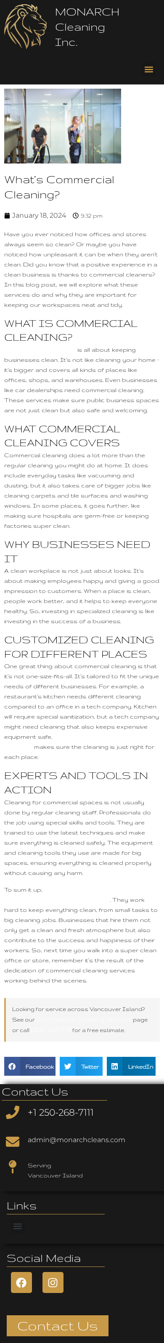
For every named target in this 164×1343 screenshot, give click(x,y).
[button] (149, 69)
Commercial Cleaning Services (84, 1019)
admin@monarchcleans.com (76, 1140)
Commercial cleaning (40, 349)
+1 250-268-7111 (61, 1112)
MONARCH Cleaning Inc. (87, 26)
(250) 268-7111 (51, 1030)
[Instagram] (52, 1282)
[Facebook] (21, 1282)
